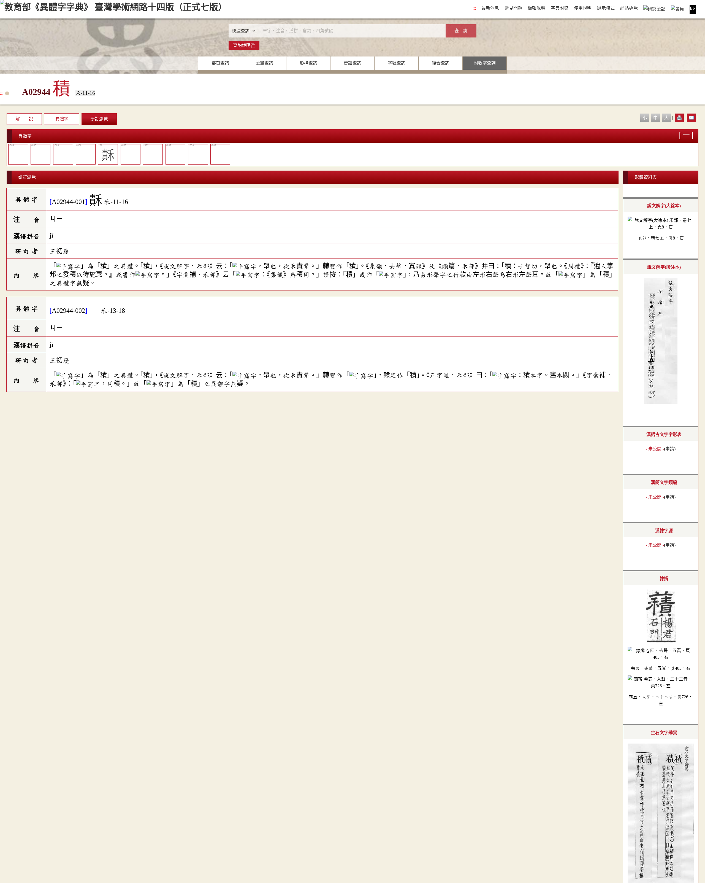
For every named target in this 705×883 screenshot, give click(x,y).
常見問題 (513, 8)
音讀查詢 (352, 63)
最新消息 (490, 8)
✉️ (691, 117)
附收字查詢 (485, 63)
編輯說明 (536, 8)
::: (474, 8)
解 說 (24, 119)
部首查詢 (220, 63)
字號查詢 (396, 63)
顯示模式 (606, 8)
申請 (669, 448)
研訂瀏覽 (99, 119)
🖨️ (679, 117)
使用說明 (583, 8)
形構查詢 (308, 63)
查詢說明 (242, 45)
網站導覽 (629, 8)
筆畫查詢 (264, 63)
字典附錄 (559, 8)
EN (693, 8)
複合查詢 (440, 63)
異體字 (61, 119)
